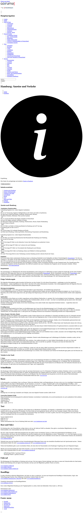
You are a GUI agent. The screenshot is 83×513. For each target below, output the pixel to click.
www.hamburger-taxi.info (40, 421)
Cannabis (9, 61)
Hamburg (6, 93)
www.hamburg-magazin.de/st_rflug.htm (11, 478)
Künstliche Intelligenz (12, 76)
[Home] (8, 5)
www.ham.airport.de (14, 265)
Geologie (9, 26)
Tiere (5, 44)
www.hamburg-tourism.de (28, 450)
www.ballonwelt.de (6, 494)
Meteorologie (10, 28)
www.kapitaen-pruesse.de (23, 443)
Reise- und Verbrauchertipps (14, 73)
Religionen (10, 38)
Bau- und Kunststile (12, 36)
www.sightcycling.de (6, 467)
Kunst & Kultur (8, 34)
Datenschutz (7, 503)
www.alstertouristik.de (6, 438)
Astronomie (10, 23)
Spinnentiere (10, 53)
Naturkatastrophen (12, 29)
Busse (5, 196)
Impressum (6, 506)
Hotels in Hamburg (28, 181)
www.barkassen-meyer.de (39, 443)
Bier (8, 64)
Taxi (5, 197)
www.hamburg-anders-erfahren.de (9, 468)
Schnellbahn (7, 194)
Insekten (9, 51)
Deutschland (71, 258)
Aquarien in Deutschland (13, 55)
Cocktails (9, 67)
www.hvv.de (43, 375)
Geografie (9, 25)
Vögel (8, 48)
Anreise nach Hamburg (10, 190)
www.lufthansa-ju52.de (7, 483)
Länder (6, 19)
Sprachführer (10, 75)
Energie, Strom (11, 32)
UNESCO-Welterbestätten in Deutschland (18, 41)
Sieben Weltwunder (12, 39)
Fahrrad (6, 200)
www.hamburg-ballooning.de (8, 493)
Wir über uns (7, 504)
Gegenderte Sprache (12, 42)
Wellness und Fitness (12, 72)
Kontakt (6, 501)
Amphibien (10, 50)
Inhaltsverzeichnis (5, 184)
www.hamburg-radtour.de (7, 465)
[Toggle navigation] (1, 11)
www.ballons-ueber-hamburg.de (9, 491)
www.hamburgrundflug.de (34, 478)
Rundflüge (6, 202)
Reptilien (9, 47)
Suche (2, 79)
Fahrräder (9, 69)
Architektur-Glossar (12, 35)
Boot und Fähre (8, 199)
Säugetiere (9, 45)
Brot (8, 66)
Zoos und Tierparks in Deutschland (16, 57)
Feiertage (9, 63)
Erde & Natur (7, 22)
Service (6, 58)
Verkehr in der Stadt (9, 193)
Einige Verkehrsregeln (9, 192)
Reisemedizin (10, 60)
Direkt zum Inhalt (5, 1)
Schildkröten (10, 54)
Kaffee (9, 70)
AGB (5, 509)
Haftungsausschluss (9, 507)
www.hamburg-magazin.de (8, 490)
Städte (5, 20)
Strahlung (9, 31)
